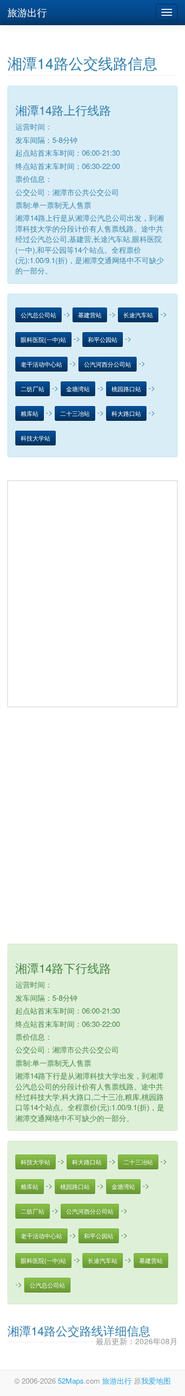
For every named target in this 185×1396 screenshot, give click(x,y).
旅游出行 (27, 12)
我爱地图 (156, 1380)
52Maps (71, 1380)
